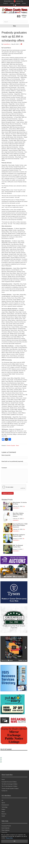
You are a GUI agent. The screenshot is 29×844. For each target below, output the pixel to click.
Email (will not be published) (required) (12, 461)
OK (14, 841)
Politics (3, 807)
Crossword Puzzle (6, 824)
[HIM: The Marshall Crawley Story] (7, 549)
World (3, 810)
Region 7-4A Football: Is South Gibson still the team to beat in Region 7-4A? (14, 1)
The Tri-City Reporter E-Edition (9, 784)
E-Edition (12, 3)
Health (3, 814)
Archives (24, 3)
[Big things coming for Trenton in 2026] (7, 538)
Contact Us (5, 3)
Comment (4, 467)
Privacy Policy (9, 838)
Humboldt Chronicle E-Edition (9, 780)
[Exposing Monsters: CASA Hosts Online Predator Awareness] (7, 527)
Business (4, 812)
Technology (4, 805)
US (2, 798)
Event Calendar (6, 826)
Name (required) (6, 455)
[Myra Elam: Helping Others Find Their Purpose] (7, 517)
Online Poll (4, 830)
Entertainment (5, 803)
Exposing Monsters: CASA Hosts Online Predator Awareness (20, 525)
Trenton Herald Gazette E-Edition (10, 786)
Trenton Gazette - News (13, 445)
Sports (3, 801)
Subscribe (18, 3)
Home (3, 778)
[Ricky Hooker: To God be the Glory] (7, 506)
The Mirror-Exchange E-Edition (9, 782)
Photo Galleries (5, 828)
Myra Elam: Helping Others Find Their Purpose (18, 515)
